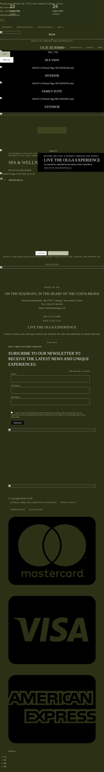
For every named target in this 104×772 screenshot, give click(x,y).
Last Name (15, 397)
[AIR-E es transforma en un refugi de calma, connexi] (39, 221)
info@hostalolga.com (10, 15)
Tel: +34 (10, 11)
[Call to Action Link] (52, 151)
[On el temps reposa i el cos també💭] (65, 219)
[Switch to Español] (5, 760)
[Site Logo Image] (10, 37)
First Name (15, 386)
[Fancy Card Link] (52, 74)
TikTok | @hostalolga (5, 1)
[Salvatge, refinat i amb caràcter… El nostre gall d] (91, 232)
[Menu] (2, 20)
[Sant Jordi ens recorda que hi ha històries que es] (65, 201)
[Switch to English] (5, 763)
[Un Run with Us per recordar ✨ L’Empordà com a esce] (91, 201)
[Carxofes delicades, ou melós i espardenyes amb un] (39, 201)
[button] (5, 54)
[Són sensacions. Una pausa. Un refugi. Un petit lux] (13, 226)
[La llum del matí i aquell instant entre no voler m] (13, 200)
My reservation (7, 7)
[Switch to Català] (5, 757)
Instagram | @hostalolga (0, 1)
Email (14, 374)
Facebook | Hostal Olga (10, 1)
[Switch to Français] (5, 767)
